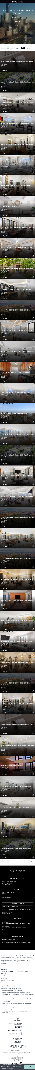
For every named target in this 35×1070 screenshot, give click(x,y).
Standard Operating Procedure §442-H (17, 1056)
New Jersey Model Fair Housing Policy (17, 1058)
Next (12, 47)
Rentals (20, 17)
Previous (3, 47)
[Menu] (2, 1)
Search (30, 36)
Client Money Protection (17, 1059)
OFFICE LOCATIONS (17, 1038)
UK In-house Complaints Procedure (17, 1057)
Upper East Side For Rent (6, 986)
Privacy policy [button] (11, 1068)
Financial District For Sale (23, 971)
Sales (14, 17)
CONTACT (17, 1039)
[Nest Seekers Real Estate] (17, 1)
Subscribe (25, 1034)
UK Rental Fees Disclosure (17, 1060)
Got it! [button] (29, 1066)
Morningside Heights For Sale (7, 975)
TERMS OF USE (17, 1041)
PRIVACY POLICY (17, 1042)
